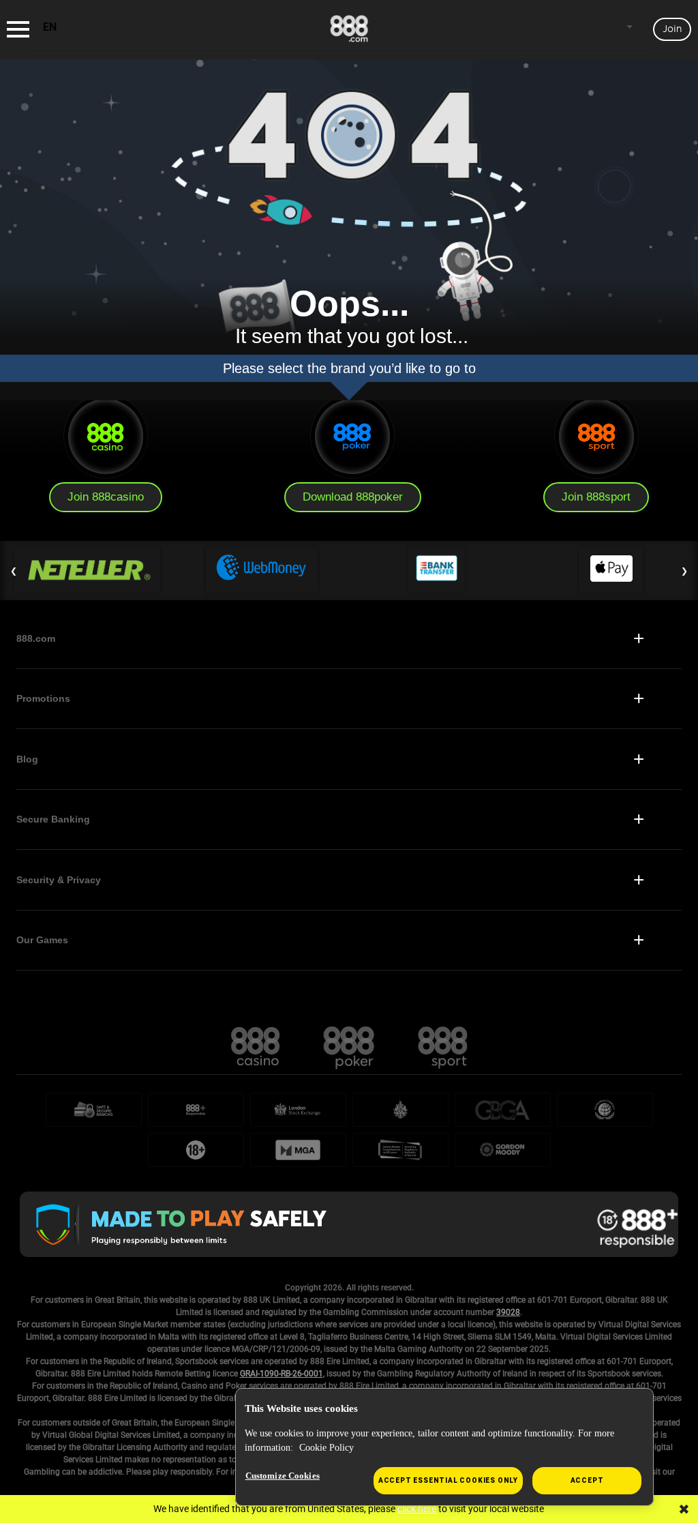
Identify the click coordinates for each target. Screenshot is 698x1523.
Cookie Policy (326, 1448)
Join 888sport (596, 496)
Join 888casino (105, 496)
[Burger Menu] (18, 29)
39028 (508, 1312)
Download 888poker (353, 496)
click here (416, 1508)
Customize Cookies (282, 1475)
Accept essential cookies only (448, 1480)
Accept (587, 1480)
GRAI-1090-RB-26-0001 (281, 1373)
